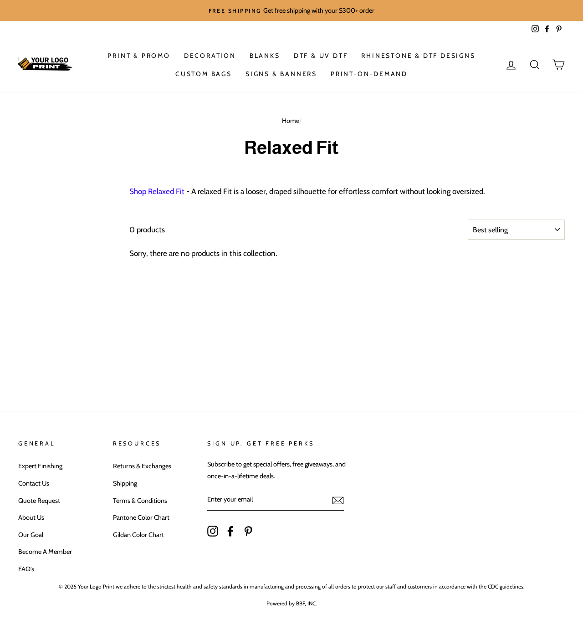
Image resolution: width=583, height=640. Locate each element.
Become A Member (45, 552)
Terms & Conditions (140, 501)
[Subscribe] (338, 500)
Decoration (210, 55)
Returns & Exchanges (142, 466)
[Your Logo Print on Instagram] (212, 530)
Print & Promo (138, 55)
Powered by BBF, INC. (291, 603)
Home (290, 121)
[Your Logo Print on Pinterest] (248, 530)
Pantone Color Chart (141, 517)
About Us (31, 517)
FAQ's (26, 569)
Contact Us (33, 483)
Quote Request (39, 501)
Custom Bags (203, 74)
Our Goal (30, 535)
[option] (291, 10)
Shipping (125, 483)
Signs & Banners (281, 74)
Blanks (265, 55)
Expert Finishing (40, 466)
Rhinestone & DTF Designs (418, 55)
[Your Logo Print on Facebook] (230, 530)
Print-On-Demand (369, 74)
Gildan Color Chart (138, 535)
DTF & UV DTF (321, 55)
